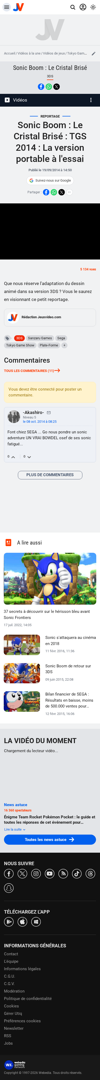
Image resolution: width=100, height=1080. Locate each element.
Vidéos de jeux (54, 53)
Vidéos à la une (29, 53)
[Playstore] (9, 921)
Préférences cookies (22, 1021)
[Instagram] (36, 873)
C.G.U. (9, 976)
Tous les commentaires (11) (29, 371)
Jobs (8, 1043)
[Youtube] (49, 873)
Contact (11, 954)
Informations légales (22, 968)
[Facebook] (9, 873)
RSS (7, 1035)
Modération (14, 991)
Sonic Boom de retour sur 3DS (68, 669)
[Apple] (22, 921)
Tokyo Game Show (81, 53)
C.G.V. (9, 983)
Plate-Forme (49, 345)
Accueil (9, 53)
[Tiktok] (77, 873)
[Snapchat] (9, 887)
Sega (61, 338)
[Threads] (90, 873)
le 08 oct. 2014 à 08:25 (40, 422)
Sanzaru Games (40, 338)
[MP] (49, 412)
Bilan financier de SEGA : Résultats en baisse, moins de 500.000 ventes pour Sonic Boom (69, 700)
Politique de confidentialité (28, 998)
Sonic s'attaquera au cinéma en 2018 (70, 640)
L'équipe (11, 961)
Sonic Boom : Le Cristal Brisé (50, 68)
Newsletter (13, 1028)
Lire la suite (13, 829)
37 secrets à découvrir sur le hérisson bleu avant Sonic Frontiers (47, 614)
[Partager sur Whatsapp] (49, 86)
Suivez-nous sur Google (53, 180)
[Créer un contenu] (93, 53)
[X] (22, 873)
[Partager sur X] (56, 86)
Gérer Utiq (13, 1013)
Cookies (11, 1006)
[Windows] (36, 921)
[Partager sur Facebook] (41, 86)
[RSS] (63, 873)
